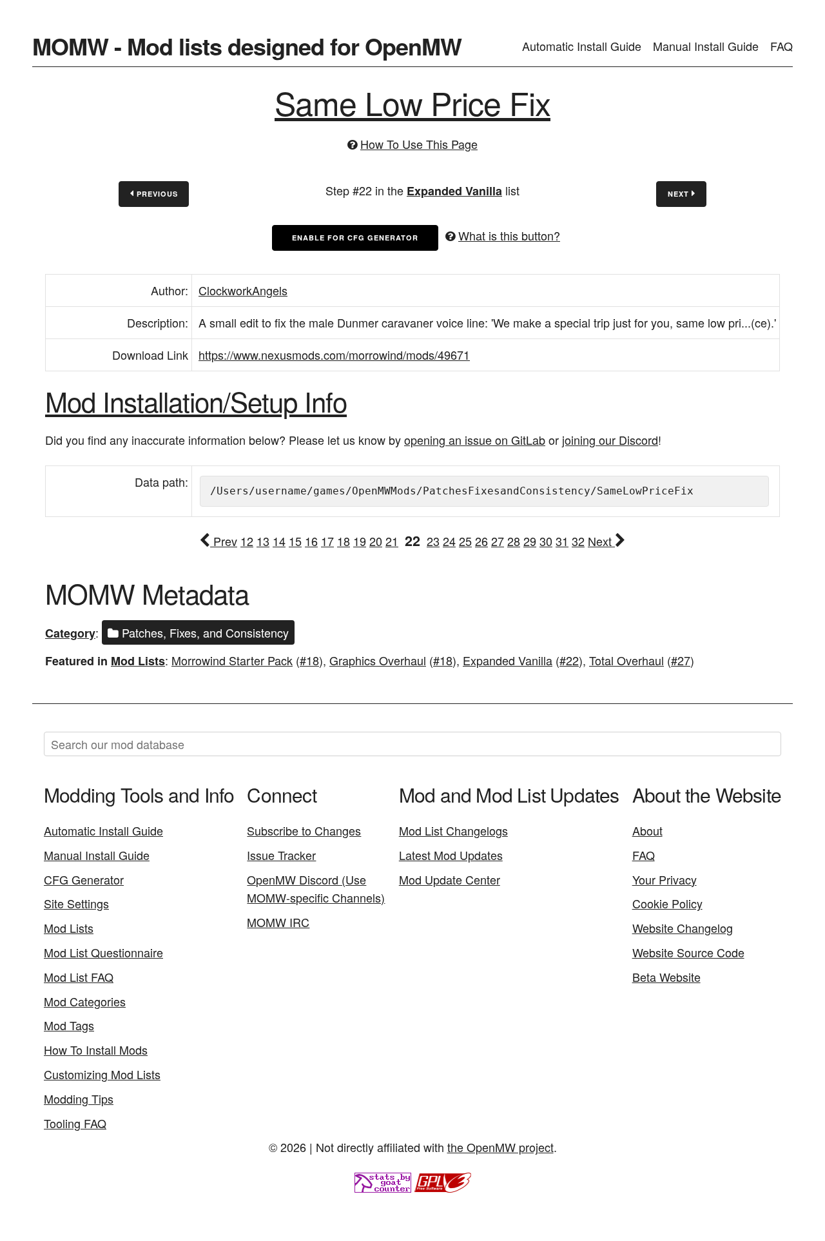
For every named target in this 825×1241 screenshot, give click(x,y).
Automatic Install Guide (581, 45)
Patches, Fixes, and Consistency (204, 632)
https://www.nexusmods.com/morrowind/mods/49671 (334, 354)
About (647, 830)
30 (545, 541)
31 (562, 541)
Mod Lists (138, 660)
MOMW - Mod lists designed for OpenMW (246, 46)
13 (263, 541)
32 (578, 541)
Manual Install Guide (706, 45)
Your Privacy (664, 879)
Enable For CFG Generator (355, 237)
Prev (223, 541)
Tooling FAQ (75, 1123)
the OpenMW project (500, 1146)
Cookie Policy (667, 903)
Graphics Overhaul (377, 660)
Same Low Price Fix (412, 102)
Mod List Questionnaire (103, 952)
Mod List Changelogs (453, 830)
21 (391, 541)
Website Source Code (688, 952)
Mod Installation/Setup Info (196, 401)
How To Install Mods (96, 1049)
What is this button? (509, 235)
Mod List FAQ (78, 976)
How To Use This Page (419, 143)
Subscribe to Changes (304, 830)
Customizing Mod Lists (102, 1074)
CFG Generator (84, 879)
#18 (309, 660)
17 (327, 541)
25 (465, 541)
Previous (156, 194)
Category (70, 633)
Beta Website (666, 976)
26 (481, 541)
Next (680, 194)
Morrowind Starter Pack (232, 660)
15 (295, 541)
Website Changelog (682, 927)
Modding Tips (78, 1098)
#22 (569, 660)
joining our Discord (610, 439)
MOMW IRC (278, 922)
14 (279, 541)
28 (513, 541)
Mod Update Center (449, 879)
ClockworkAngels (243, 290)
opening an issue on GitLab (474, 439)
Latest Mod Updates (451, 854)
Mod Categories (85, 1001)
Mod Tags (69, 1025)
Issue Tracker (281, 854)
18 (343, 541)
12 (246, 541)
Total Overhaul (626, 660)
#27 (680, 660)
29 (529, 541)
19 (359, 541)
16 (311, 541)
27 (497, 541)
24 (449, 541)
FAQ (781, 45)
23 (433, 541)
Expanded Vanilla (454, 190)
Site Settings (76, 903)
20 (375, 541)
